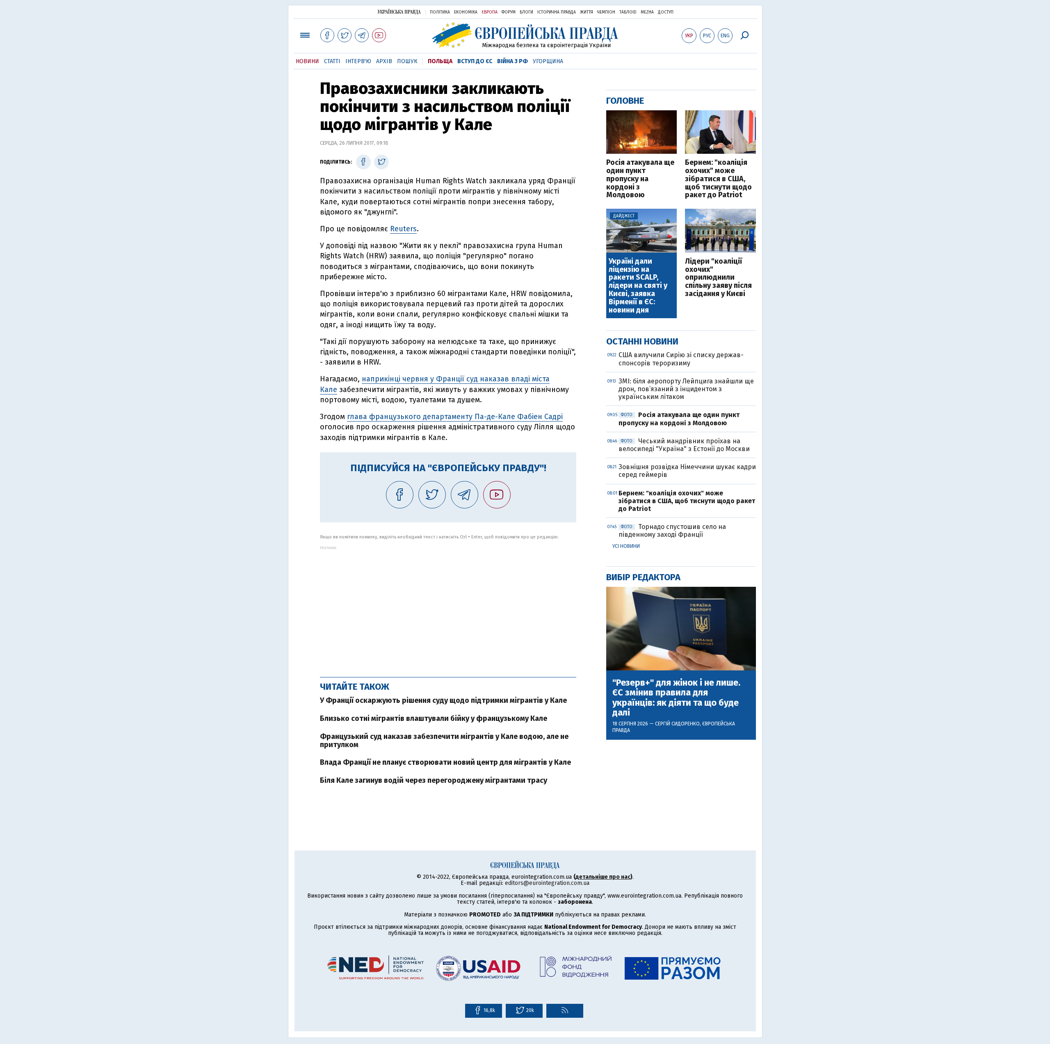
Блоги (526, 12)
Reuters (403, 228)
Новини (307, 61)
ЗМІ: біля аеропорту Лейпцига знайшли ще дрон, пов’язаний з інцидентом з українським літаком (686, 389)
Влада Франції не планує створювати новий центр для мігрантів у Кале (445, 762)
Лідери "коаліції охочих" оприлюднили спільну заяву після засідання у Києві (718, 278)
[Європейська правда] (525, 35)
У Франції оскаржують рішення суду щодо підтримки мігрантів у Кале (443, 700)
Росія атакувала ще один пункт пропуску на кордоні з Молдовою (640, 179)
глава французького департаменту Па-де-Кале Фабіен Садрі (455, 416)
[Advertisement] (448, 607)
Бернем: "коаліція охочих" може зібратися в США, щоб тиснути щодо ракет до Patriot (718, 179)
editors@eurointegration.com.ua (547, 883)
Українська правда (399, 12)
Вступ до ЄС (474, 61)
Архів (384, 61)
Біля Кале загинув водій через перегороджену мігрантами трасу (433, 780)
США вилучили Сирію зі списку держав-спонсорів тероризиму (681, 359)
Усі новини (626, 546)
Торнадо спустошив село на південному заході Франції (672, 530)
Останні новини (642, 341)
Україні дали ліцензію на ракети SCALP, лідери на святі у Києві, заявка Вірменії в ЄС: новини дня (638, 286)
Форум (509, 12)
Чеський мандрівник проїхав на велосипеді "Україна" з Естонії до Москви (684, 445)
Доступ (665, 12)
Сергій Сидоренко (677, 724)
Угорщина (548, 61)
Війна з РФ (512, 61)
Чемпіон (606, 12)
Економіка (465, 12)
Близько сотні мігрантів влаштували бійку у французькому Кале (433, 718)
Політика (440, 12)
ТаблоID (628, 12)
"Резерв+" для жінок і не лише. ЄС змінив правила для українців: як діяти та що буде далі (676, 698)
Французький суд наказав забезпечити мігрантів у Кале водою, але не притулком (444, 740)
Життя (586, 12)
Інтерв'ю (358, 61)
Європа (490, 12)
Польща (440, 61)
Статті (332, 61)
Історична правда (556, 12)
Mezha (647, 12)
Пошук (407, 61)
